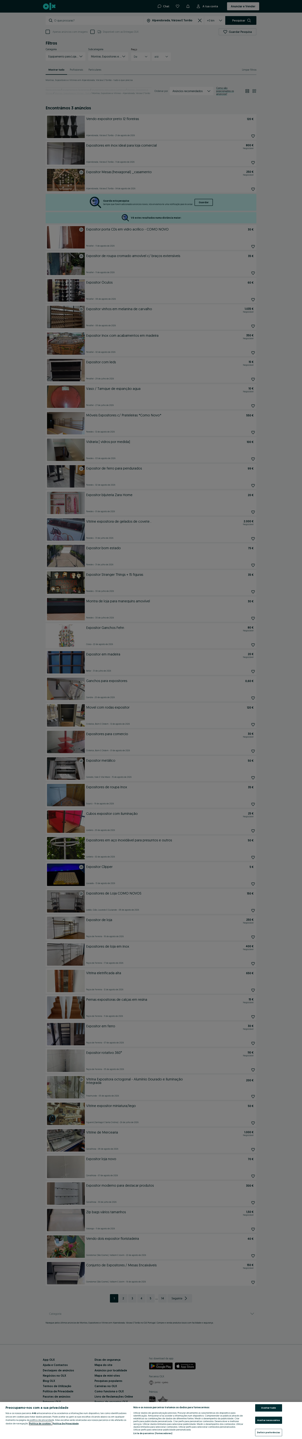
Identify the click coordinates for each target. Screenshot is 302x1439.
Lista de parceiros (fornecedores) (152, 1433)
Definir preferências (268, 1432)
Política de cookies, (40, 1423)
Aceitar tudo (268, 1407)
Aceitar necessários (268, 1420)
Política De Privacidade (66, 1423)
